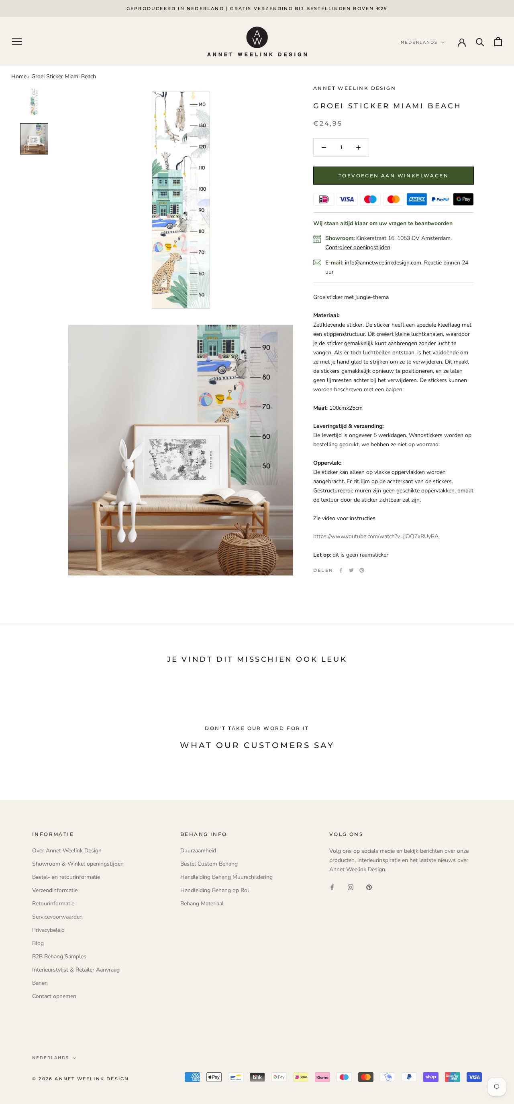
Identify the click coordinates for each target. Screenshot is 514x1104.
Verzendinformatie (55, 890)
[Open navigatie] (17, 41)
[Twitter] (351, 570)
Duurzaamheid (198, 850)
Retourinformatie (53, 903)
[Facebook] (341, 570)
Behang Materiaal (202, 903)
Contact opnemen (54, 996)
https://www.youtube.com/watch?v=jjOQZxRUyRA (376, 536)
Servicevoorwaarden (57, 917)
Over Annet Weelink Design (67, 850)
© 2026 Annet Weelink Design (80, 1079)
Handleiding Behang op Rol (214, 890)
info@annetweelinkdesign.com (383, 262)
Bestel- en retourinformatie (66, 877)
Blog (38, 943)
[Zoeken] (480, 41)
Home (19, 76)
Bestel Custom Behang (209, 864)
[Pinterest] (361, 570)
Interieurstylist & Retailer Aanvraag (76, 970)
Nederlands (50, 1057)
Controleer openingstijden (357, 247)
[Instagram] (350, 886)
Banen (40, 983)
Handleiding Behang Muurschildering (226, 877)
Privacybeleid (48, 930)
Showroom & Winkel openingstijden (78, 864)
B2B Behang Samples (59, 956)
